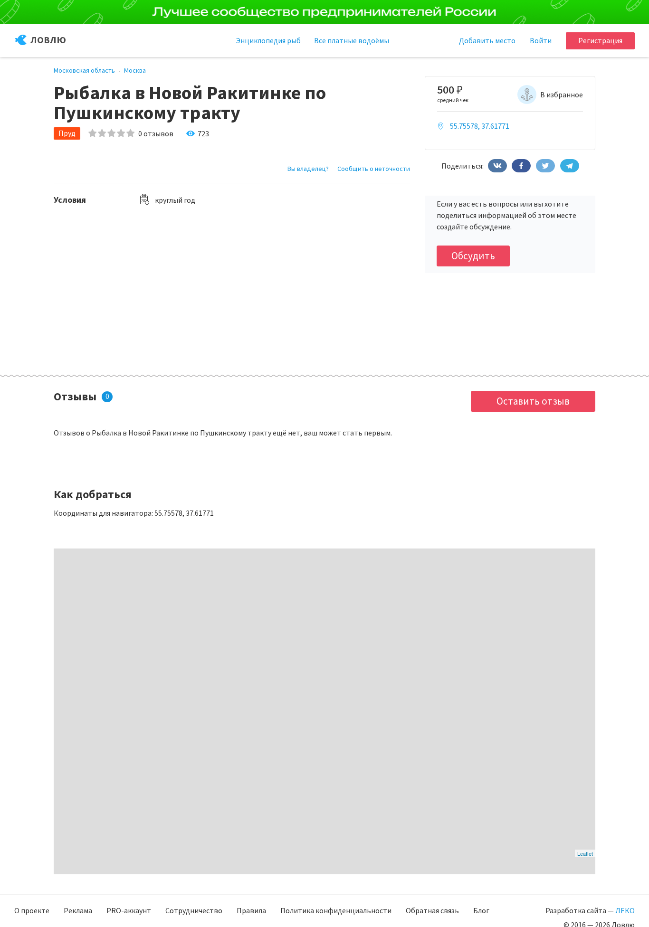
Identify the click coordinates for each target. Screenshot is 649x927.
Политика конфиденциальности (335, 910)
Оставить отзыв (533, 401)
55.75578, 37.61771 (479, 126)
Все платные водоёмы (351, 40)
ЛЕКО (625, 910)
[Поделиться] (497, 165)
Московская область (84, 70)
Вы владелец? (308, 168)
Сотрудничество (193, 910)
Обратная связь (432, 910)
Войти (541, 40)
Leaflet (585, 853)
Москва (135, 70)
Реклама (78, 910)
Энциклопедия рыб (268, 40)
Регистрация (600, 40)
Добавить (487, 40)
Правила (251, 910)
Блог (481, 910)
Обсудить (473, 255)
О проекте (31, 910)
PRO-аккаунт (128, 910)
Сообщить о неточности (373, 168)
